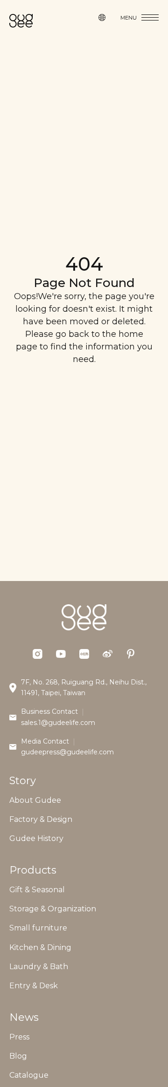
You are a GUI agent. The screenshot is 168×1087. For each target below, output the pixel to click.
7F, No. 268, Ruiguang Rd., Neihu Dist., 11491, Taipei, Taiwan (84, 687)
